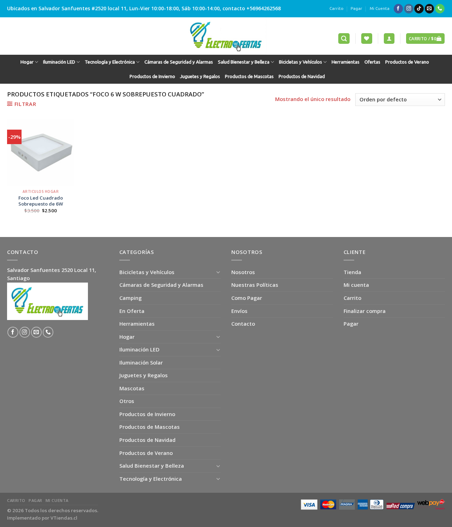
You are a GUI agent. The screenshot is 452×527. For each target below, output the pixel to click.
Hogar (27, 62)
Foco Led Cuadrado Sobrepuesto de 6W (40, 201)
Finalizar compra (365, 310)
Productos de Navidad (302, 76)
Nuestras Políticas (254, 284)
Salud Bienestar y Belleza (243, 62)
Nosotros (243, 272)
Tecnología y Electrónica (110, 62)
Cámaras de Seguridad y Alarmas (178, 62)
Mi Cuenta (379, 8)
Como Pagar (246, 297)
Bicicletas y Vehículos (300, 62)
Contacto (243, 323)
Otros (126, 400)
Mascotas (131, 388)
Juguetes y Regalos (200, 76)
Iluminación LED (59, 62)
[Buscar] (344, 38)
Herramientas (345, 62)
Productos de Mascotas (249, 76)
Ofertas (372, 62)
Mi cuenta (356, 284)
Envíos (239, 310)
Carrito (336, 8)
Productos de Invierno (152, 76)
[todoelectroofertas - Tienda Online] (226, 36)
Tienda (352, 272)
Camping (130, 297)
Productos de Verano (407, 62)
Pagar (356, 8)
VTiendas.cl (63, 518)
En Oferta (131, 310)
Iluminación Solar (141, 362)
